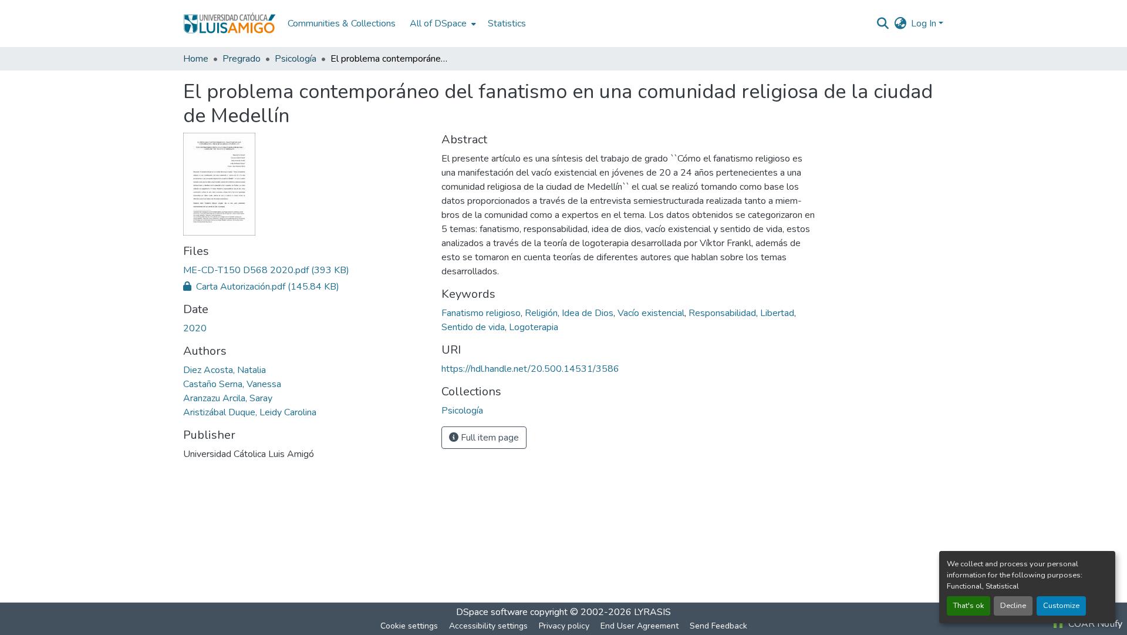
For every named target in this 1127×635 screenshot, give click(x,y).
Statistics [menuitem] (507, 23)
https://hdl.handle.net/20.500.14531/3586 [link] (530, 368)
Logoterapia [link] (533, 327)
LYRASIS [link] (652, 612)
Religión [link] (541, 313)
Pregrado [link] (241, 58)
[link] (305, 270)
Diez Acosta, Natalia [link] (224, 370)
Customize (1061, 605)
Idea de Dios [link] (587, 313)
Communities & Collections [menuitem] (342, 23)
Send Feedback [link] (718, 625)
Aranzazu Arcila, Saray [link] (227, 398)
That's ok (968, 605)
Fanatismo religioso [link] (481, 313)
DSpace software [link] (492, 612)
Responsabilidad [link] (722, 313)
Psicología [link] (295, 58)
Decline (1013, 605)
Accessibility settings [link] (488, 625)
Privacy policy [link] (564, 625)
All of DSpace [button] (438, 23)
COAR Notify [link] (1094, 623)
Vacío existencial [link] (651, 313)
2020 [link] (195, 328)
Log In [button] (925, 23)
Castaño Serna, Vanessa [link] (232, 384)
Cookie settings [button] (409, 625)
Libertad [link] (777, 313)
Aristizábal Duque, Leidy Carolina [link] (249, 412)
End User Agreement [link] (639, 625)
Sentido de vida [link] (473, 327)
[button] (229, 23)
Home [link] (195, 58)
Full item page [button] (488, 437)
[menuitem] (441, 23)
